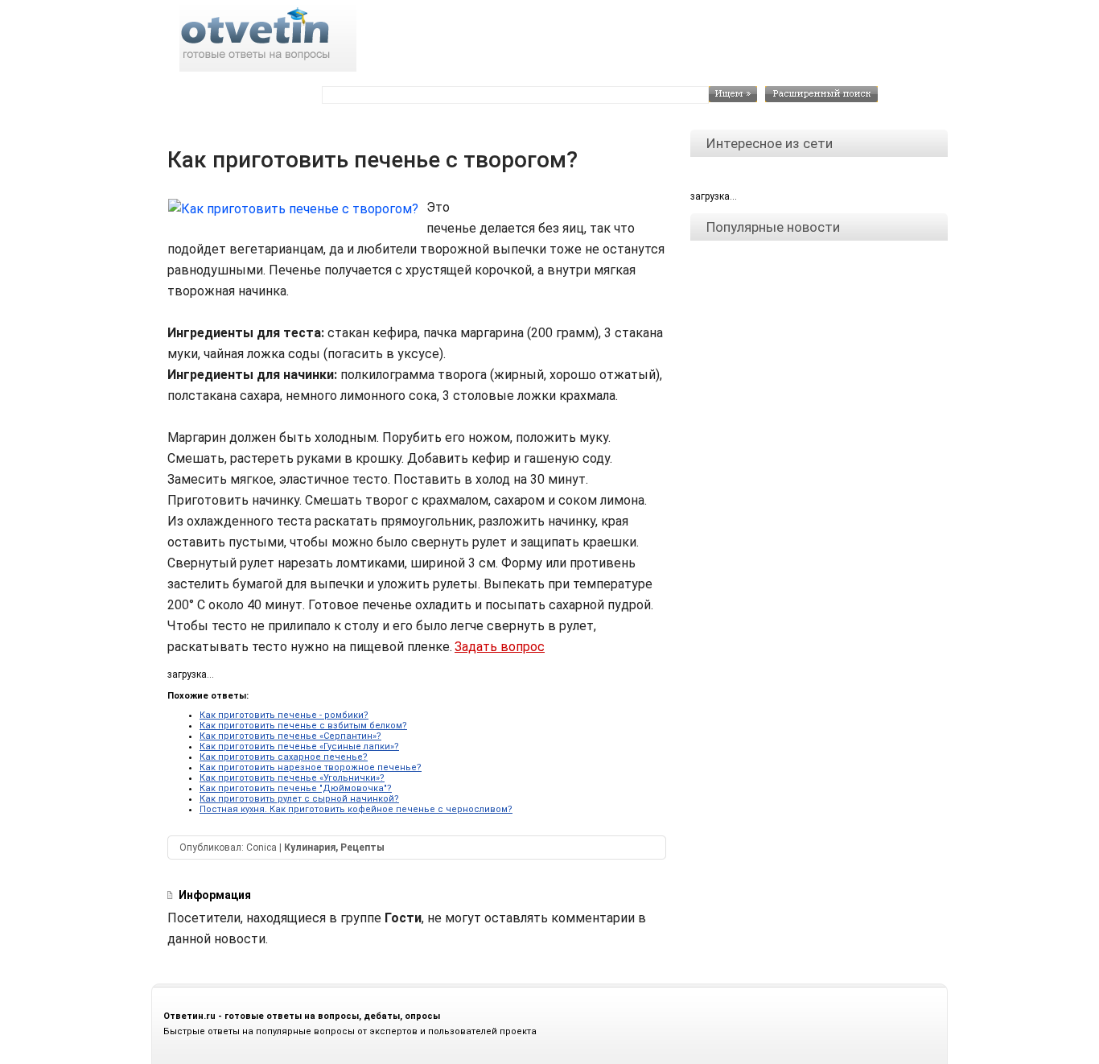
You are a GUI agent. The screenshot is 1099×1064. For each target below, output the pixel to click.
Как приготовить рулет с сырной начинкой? (299, 799)
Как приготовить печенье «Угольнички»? (292, 778)
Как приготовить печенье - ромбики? (284, 715)
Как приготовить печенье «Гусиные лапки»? (299, 746)
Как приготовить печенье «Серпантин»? (290, 736)
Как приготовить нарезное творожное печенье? (311, 767)
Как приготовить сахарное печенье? (284, 757)
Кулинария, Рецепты (334, 847)
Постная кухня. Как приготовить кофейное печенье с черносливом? (356, 809)
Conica (261, 847)
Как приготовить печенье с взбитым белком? (303, 725)
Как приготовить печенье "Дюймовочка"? (296, 788)
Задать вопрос (500, 646)
